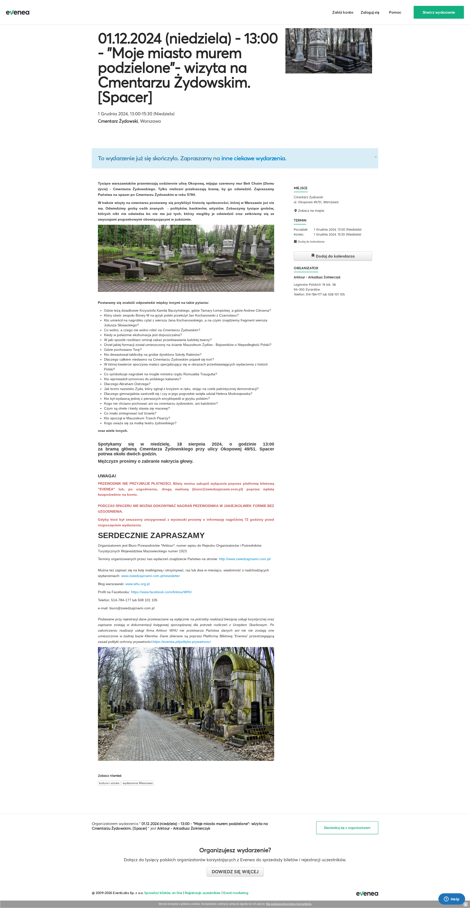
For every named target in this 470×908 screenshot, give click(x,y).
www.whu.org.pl (137, 584)
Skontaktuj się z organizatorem (347, 827)
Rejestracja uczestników (203, 893)
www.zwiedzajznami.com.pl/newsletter (150, 576)
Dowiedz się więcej (235, 871)
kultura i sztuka (109, 783)
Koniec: (299, 234)
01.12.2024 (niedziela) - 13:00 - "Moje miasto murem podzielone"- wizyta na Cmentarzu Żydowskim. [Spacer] (188, 67)
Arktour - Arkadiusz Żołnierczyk (317, 277)
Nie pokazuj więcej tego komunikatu (288, 904)
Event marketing (235, 893)
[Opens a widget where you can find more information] (451, 899)
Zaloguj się (370, 12)
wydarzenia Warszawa (138, 783)
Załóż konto (342, 12)
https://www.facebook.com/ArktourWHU (161, 592)
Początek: (301, 229)
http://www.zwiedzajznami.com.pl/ (245, 559)
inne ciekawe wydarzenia (253, 158)
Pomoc (395, 12)
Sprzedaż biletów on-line (163, 893)
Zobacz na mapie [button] (310, 210)
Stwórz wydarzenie (439, 12)
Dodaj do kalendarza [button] (311, 241)
